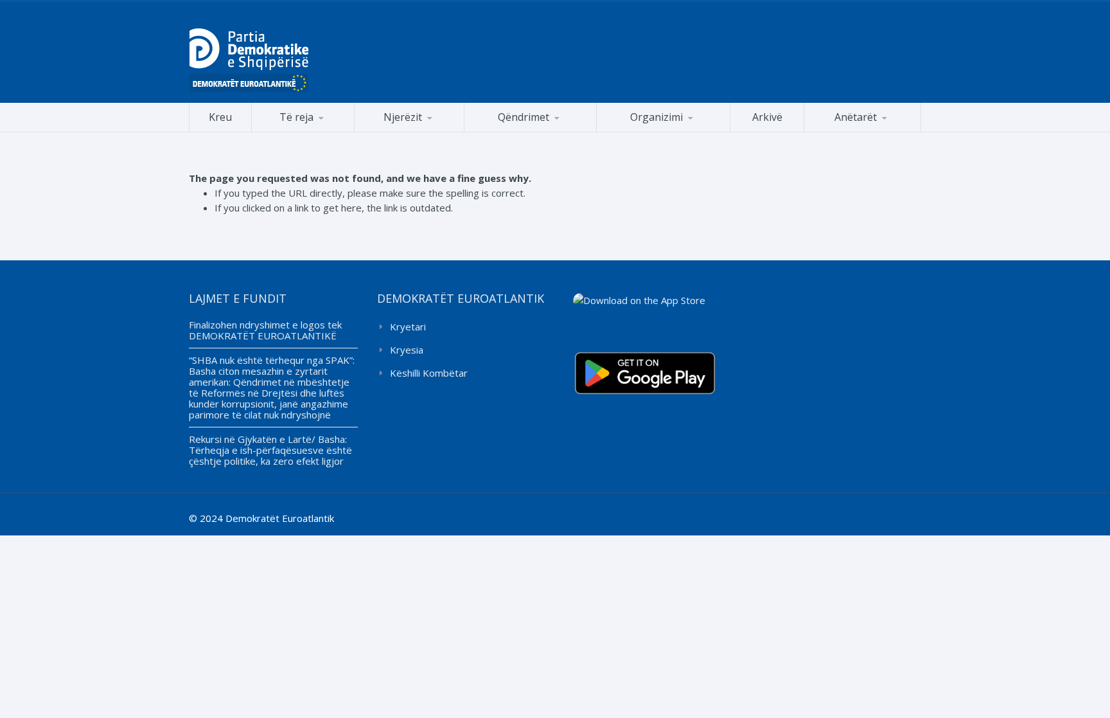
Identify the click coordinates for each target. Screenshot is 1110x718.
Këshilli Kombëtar (429, 372)
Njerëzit (402, 117)
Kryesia (406, 349)
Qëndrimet (523, 117)
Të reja (296, 117)
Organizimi (656, 117)
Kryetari (408, 326)
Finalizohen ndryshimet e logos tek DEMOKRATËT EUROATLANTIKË (265, 330)
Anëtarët (855, 117)
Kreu (220, 117)
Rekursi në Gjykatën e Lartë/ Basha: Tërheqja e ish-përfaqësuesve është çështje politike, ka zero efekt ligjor (270, 450)
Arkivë (767, 117)
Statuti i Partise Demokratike (663, 131)
